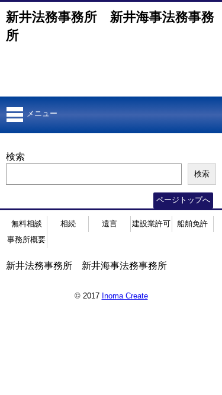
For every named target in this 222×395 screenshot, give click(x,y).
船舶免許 (192, 223)
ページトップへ (183, 199)
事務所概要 (26, 239)
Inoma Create (125, 295)
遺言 (109, 223)
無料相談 (26, 223)
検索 (15, 157)
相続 (68, 223)
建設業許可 (151, 223)
